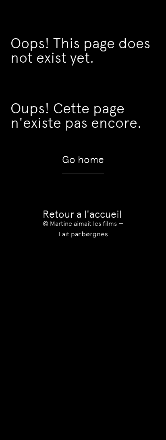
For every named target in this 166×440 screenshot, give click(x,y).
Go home (83, 160)
